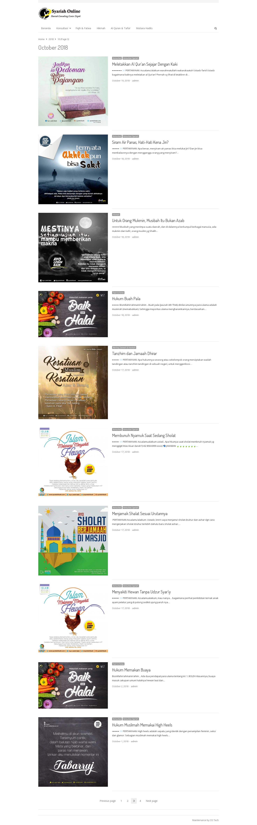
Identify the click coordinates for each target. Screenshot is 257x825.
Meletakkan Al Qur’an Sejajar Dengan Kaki (144, 64)
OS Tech (214, 820)
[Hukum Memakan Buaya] (73, 664)
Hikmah (101, 28)
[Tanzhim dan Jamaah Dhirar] (73, 347)
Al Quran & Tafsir (120, 28)
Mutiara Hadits (144, 28)
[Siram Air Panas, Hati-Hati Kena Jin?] (73, 136)
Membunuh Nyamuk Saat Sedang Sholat (144, 435)
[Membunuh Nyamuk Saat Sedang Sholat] (73, 429)
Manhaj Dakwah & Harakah (124, 347)
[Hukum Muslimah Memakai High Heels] (73, 719)
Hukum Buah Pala (126, 298)
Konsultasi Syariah (130, 58)
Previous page (108, 800)
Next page (152, 800)
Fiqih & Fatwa (83, 28)
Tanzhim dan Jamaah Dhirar (134, 353)
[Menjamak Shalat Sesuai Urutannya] (73, 507)
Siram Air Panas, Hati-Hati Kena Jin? (140, 142)
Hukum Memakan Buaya (131, 669)
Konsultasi (62, 28)
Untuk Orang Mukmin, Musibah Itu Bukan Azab (148, 220)
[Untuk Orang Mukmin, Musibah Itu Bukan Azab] (73, 214)
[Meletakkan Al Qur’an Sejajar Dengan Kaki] (73, 58)
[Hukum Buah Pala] (73, 293)
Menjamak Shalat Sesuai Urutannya (139, 513)
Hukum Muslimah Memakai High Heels (142, 725)
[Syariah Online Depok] (59, 13)
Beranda (46, 28)
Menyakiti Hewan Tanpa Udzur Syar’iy (141, 591)
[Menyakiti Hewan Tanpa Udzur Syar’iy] (73, 586)
